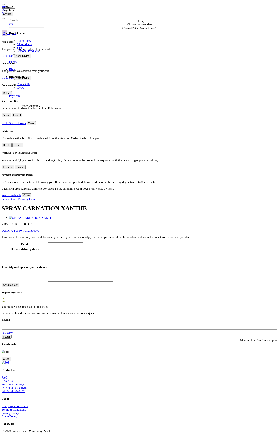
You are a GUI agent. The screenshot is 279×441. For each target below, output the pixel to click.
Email (24, 244)
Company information (15, 406)
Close (31, 123)
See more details (11, 195)
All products (24, 44)
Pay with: (14, 96)
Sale (19, 47)
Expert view (24, 40)
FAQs (20, 87)
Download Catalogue (14, 387)
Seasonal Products (28, 51)
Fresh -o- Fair (5, 10)
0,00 (11, 23)
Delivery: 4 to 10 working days (20, 230)
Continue (8, 167)
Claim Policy (9, 416)
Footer (6, 336)
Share (6, 115)
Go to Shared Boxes (14, 123)
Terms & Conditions (14, 409)
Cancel (17, 115)
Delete (6, 145)
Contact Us (23, 84)
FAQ (5, 377)
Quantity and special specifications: (24, 267)
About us (7, 381)
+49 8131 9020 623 (13, 391)
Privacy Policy (10, 413)
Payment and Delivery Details (19, 199)
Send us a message (13, 384)
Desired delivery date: (25, 249)
